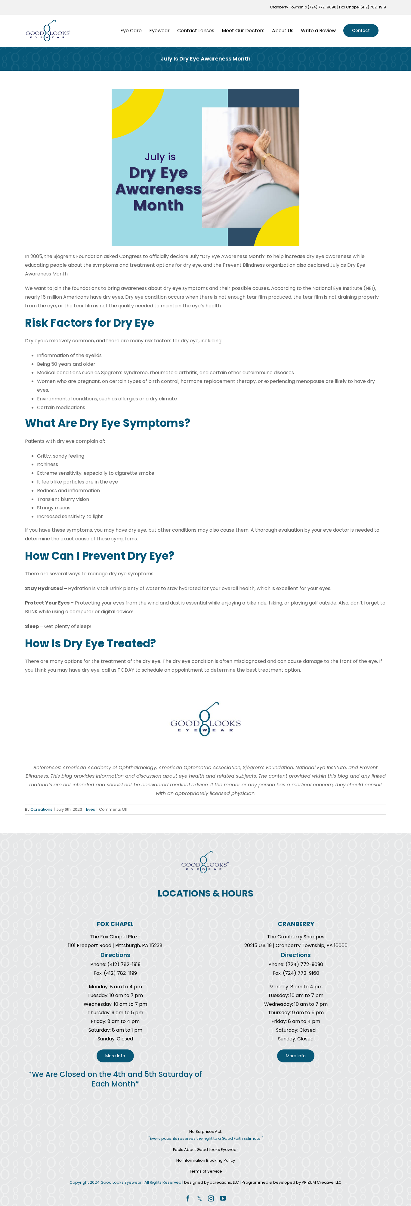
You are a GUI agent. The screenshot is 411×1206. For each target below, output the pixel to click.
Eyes (90, 809)
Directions (115, 955)
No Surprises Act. (205, 1131)
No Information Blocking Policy (205, 1160)
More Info (115, 1056)
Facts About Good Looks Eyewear (205, 1149)
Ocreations (41, 809)
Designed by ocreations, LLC (212, 1182)
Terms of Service (205, 1171)
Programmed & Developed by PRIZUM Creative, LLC (291, 1182)
